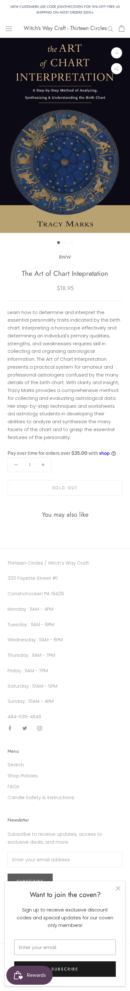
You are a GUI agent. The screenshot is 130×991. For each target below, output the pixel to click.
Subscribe (64, 969)
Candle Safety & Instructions (41, 797)
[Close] (118, 888)
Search (16, 764)
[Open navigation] (9, 28)
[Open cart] (121, 28)
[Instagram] (39, 728)
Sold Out (65, 488)
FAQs (13, 786)
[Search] (110, 28)
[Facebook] (10, 728)
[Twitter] (24, 728)
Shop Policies (23, 775)
